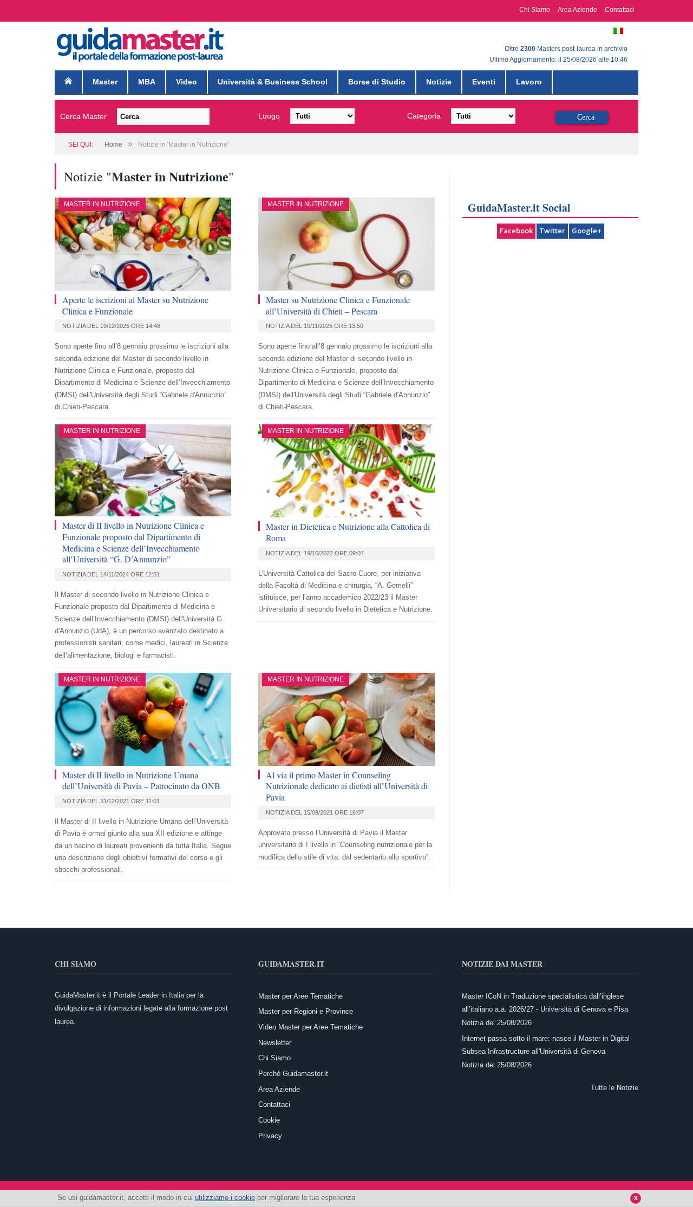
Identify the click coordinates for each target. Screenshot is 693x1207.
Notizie (439, 81)
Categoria (424, 115)
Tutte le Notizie (614, 1088)
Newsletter (274, 1043)
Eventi (483, 81)
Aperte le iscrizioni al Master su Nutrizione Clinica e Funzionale (135, 305)
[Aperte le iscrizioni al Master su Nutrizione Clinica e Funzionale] (143, 244)
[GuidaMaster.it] (141, 42)
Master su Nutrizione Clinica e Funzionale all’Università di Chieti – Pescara (338, 305)
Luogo (269, 115)
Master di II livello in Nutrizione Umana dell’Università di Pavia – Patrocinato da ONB (141, 780)
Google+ (587, 230)
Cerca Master (83, 116)
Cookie (269, 1120)
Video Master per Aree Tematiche (310, 1027)
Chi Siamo (534, 10)
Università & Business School (273, 81)
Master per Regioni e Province (305, 1011)
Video (186, 81)
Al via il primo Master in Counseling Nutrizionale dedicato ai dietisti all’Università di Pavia (347, 786)
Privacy (270, 1136)
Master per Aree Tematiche (300, 996)
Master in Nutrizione (102, 204)
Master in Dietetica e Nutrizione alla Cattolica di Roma (348, 532)
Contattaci (620, 10)
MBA (146, 81)
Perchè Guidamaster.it (293, 1074)
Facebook (516, 230)
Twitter (552, 230)
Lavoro (529, 81)
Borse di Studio (377, 81)
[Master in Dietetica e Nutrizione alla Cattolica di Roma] (346, 470)
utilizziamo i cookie (225, 1197)
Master (105, 81)
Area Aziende (577, 10)
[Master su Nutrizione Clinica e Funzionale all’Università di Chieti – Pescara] (346, 244)
